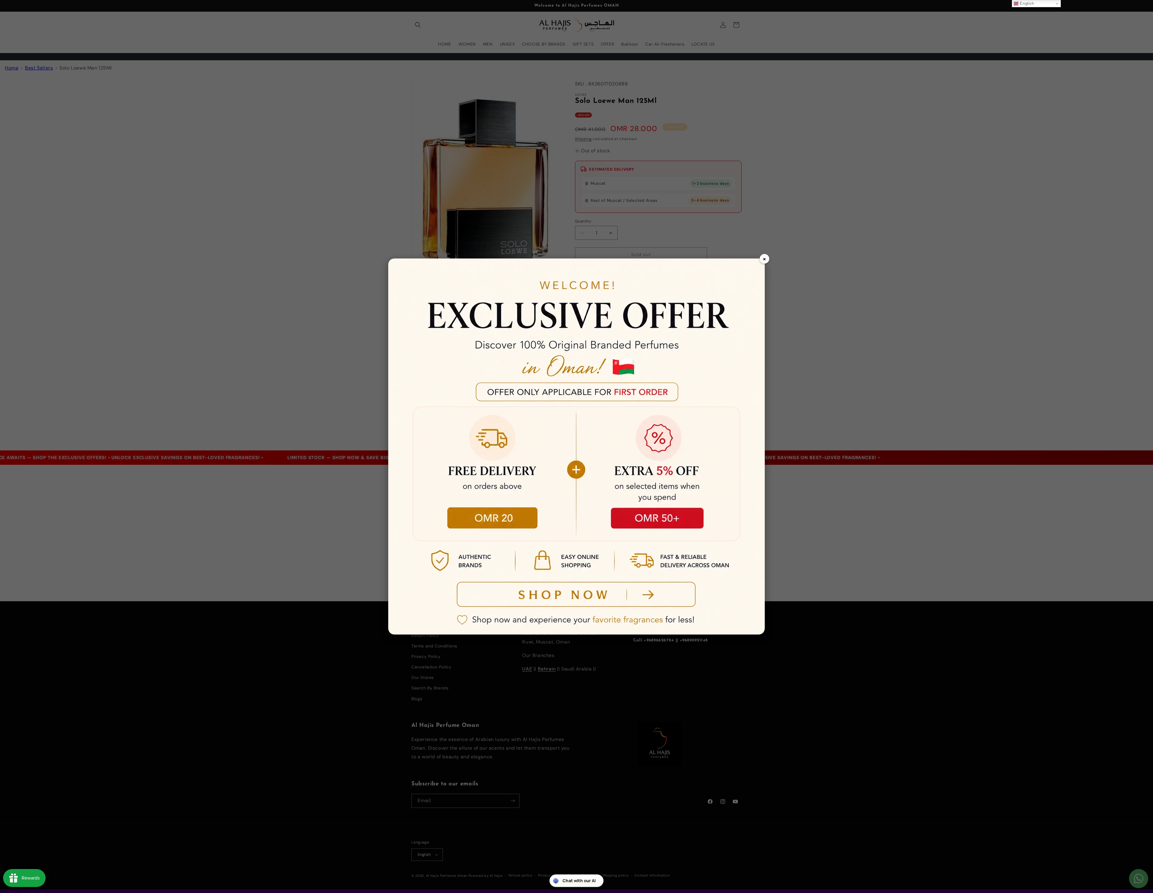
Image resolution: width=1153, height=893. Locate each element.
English (1026, 3)
